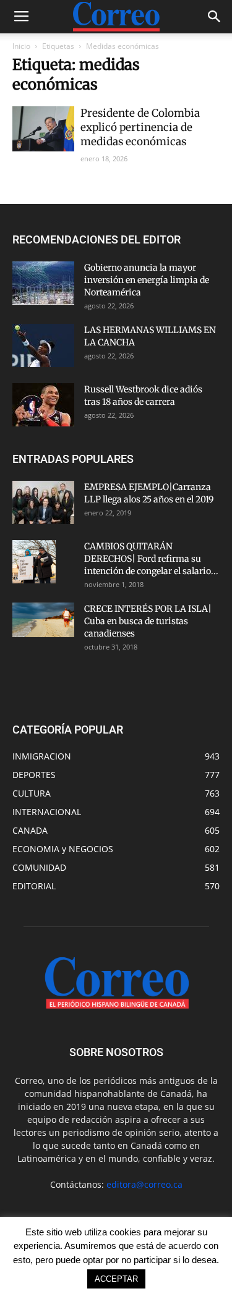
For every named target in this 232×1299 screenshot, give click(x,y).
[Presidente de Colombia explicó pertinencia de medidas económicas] (43, 128)
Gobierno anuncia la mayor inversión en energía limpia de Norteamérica (146, 280)
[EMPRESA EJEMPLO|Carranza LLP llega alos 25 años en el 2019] (43, 502)
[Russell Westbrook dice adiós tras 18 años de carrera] (43, 404)
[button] (214, 16)
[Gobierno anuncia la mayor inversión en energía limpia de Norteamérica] (43, 283)
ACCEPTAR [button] (116, 1279)
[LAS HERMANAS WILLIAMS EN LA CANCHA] (43, 345)
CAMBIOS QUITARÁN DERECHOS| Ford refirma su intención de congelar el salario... (151, 559)
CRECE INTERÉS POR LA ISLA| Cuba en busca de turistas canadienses (148, 621)
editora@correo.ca (144, 1184)
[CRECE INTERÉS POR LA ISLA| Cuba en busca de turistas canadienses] (43, 620)
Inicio (21, 46)
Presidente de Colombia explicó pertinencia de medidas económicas (140, 127)
